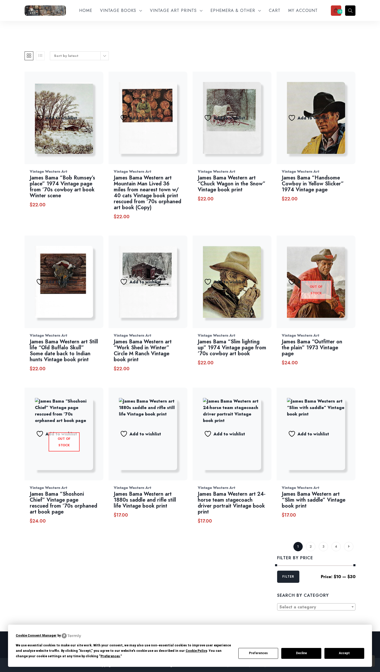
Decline (301, 653)
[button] (98, 123)
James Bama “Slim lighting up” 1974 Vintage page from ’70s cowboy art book (232, 348)
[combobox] (316, 606)
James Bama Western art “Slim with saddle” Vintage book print (313, 500)
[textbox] (316, 607)
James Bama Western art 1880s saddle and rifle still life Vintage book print (145, 500)
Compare (84, 123)
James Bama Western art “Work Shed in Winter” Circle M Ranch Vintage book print (143, 351)
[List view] (40, 55)
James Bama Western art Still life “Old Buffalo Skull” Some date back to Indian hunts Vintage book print (64, 351)
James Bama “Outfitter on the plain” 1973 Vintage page (312, 348)
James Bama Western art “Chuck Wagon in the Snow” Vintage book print (231, 184)
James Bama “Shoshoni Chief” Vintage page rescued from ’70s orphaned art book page (63, 503)
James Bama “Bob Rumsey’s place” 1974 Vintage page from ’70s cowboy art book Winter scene (62, 187)
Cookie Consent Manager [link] (36, 635)
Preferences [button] (110, 656)
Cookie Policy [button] (196, 651)
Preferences (258, 653)
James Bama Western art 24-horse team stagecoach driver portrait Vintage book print (231, 503)
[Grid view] (29, 55)
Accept (344, 653)
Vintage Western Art (48, 171)
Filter (288, 576)
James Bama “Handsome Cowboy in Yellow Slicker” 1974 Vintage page (313, 184)
